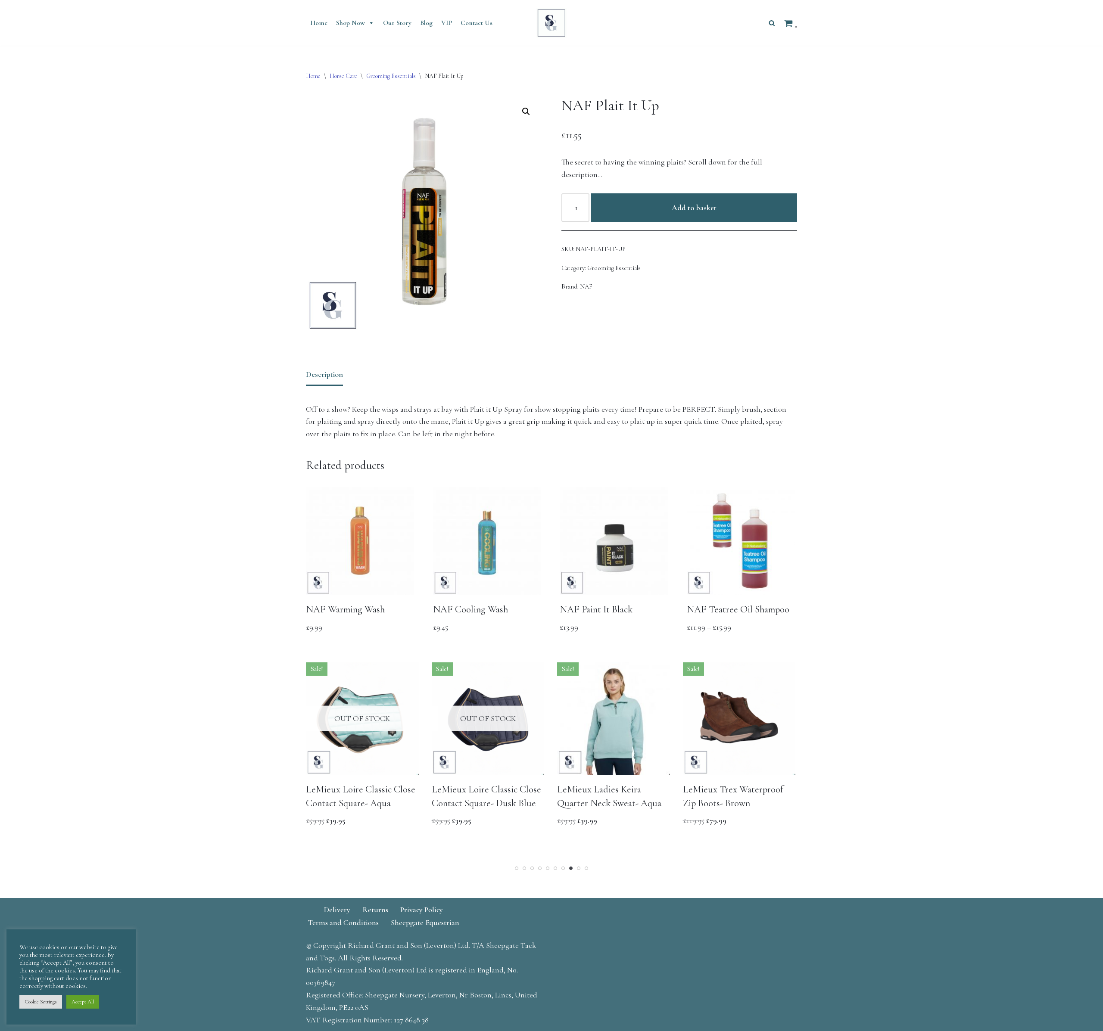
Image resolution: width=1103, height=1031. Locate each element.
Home (318, 23)
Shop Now (350, 23)
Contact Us (476, 23)
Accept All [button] (83, 1001)
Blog (426, 23)
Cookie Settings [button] (41, 1001)
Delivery (337, 909)
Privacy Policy (421, 909)
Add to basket (694, 207)
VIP (446, 23)
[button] (526, 111)
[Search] (772, 23)
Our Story (397, 23)
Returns (375, 909)
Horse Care (343, 76)
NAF (586, 286)
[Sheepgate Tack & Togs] (551, 23)
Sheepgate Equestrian (425, 922)
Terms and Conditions (343, 922)
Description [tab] (324, 374)
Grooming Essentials (391, 76)
